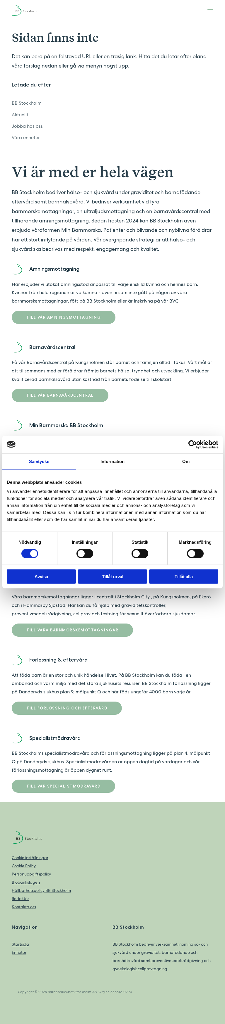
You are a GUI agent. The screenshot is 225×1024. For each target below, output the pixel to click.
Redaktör (20, 898)
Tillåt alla (184, 576)
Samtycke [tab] (39, 461)
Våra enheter (26, 137)
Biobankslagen (26, 882)
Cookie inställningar (30, 857)
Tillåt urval (112, 576)
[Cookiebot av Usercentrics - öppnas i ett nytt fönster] (192, 444)
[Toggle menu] (208, 10)
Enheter (19, 952)
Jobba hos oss (27, 126)
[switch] (84, 553)
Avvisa (41, 576)
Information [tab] (112, 461)
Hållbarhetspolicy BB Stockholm (41, 890)
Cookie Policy (24, 865)
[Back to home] (29, 10)
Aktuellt (20, 115)
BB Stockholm (27, 103)
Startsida (20, 944)
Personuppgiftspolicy (31, 874)
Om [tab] (186, 461)
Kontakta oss (24, 906)
